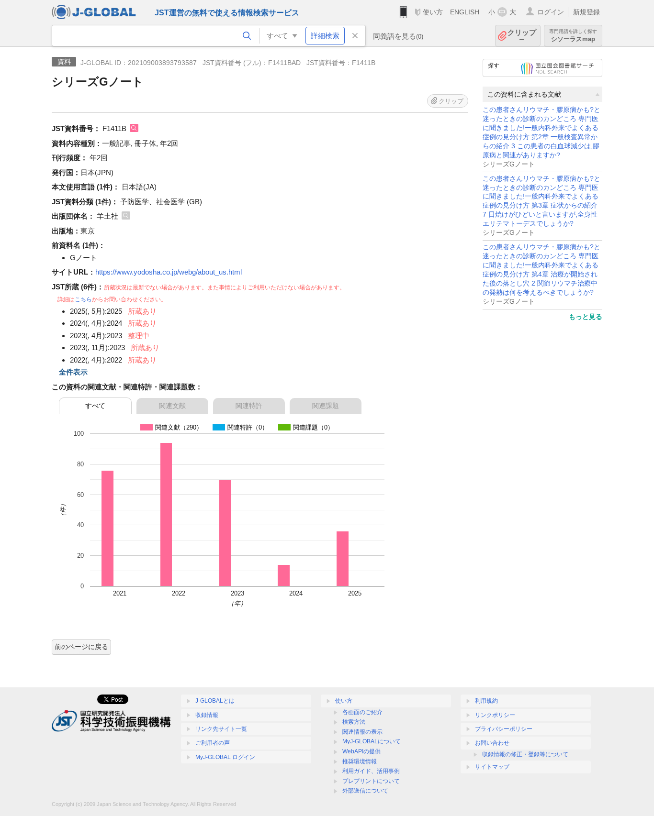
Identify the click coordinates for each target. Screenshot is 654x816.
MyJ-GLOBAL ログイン (225, 757)
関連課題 (325, 405)
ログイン (550, 12)
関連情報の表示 (362, 731)
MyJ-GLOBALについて (371, 741)
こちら (83, 299)
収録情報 (206, 715)
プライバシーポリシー (503, 729)
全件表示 (73, 372)
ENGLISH (464, 12)
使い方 (433, 12)
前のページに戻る (81, 647)
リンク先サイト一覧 (221, 729)
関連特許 (249, 405)
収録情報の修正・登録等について (525, 754)
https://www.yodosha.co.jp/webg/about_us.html (168, 272)
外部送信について (365, 790)
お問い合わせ (492, 742)
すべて (95, 405)
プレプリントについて (371, 781)
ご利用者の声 (212, 742)
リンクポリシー (495, 715)
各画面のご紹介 (362, 712)
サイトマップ (492, 766)
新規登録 (586, 12)
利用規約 (486, 700)
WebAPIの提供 (361, 751)
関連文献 (172, 405)
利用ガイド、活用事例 (371, 771)
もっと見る (585, 316)
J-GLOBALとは (215, 700)
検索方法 (353, 721)
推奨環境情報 (359, 761)
